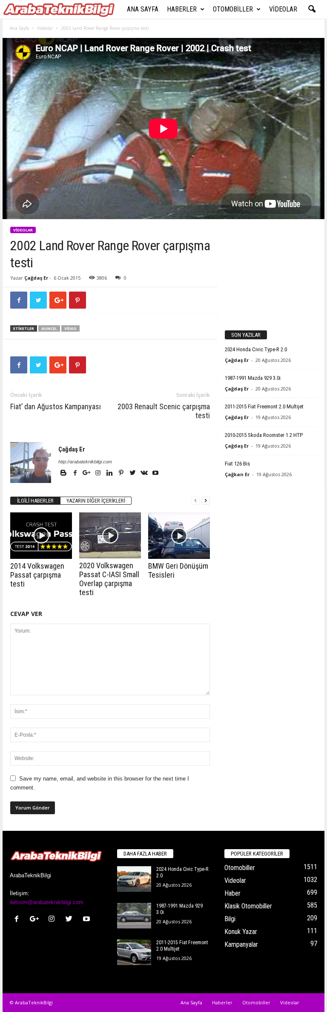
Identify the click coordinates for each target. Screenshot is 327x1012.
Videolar (283, 9)
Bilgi (229, 919)
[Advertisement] (271, 270)
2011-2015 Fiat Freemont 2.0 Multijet (264, 406)
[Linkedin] (110, 474)
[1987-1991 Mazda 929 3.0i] (134, 915)
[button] (311, 9)
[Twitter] (133, 474)
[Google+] (87, 474)
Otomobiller (233, 9)
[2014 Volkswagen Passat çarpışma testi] (41, 535)
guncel (49, 328)
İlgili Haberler (35, 500)
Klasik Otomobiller (248, 906)
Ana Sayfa (142, 9)
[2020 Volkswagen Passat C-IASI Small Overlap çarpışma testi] (110, 535)
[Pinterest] (121, 474)
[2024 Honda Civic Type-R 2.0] (134, 879)
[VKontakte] (144, 474)
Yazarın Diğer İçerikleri (95, 500)
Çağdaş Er (36, 278)
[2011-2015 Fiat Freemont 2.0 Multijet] (134, 952)
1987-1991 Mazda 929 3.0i (253, 378)
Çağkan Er (237, 474)
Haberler (182, 9)
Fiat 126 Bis (237, 463)
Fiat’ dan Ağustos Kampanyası (55, 406)
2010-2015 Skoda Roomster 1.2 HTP (264, 435)
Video (70, 328)
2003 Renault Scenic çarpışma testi (164, 411)
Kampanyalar (241, 944)
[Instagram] (98, 474)
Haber (232, 893)
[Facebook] (75, 474)
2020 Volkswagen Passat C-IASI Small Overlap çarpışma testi (109, 579)
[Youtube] (155, 474)
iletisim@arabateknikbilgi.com (46, 902)
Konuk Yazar (240, 932)
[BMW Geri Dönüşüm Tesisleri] (179, 535)
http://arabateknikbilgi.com (85, 461)
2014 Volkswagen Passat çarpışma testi (37, 574)
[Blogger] (64, 474)
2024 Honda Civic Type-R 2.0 (256, 349)
